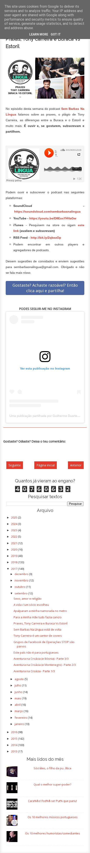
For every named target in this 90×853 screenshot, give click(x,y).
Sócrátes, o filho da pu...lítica (52, 768)
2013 (14, 751)
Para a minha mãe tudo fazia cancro (38, 617)
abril (18, 705)
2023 (14, 530)
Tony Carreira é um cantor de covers (38, 636)
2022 (14, 536)
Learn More (38, 34)
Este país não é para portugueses (36, 652)
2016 (14, 732)
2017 (14, 569)
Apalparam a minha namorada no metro (40, 611)
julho (18, 685)
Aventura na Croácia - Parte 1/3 (34, 671)
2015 (14, 739)
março (19, 711)
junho (19, 692)
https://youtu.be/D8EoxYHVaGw (52, 218)
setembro (21, 593)
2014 (14, 745)
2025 (14, 517)
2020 (14, 549)
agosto (19, 679)
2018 (14, 562)
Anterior (75, 465)
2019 (14, 556)
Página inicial (45, 465)
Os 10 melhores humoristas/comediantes (52, 833)
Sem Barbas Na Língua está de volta (37, 629)
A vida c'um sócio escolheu (31, 605)
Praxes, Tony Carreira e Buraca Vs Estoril (41, 623)
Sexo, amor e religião (28, 599)
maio (18, 698)
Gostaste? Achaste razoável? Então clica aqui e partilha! (45, 288)
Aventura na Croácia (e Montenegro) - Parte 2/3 (45, 665)
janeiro (20, 724)
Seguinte (15, 465)
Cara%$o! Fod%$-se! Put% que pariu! (52, 801)
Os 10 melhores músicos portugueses (53, 817)
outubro (20, 587)
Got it (56, 34)
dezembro (22, 574)
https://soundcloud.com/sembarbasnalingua (47, 211)
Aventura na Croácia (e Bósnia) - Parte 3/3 (41, 659)
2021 (14, 543)
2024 (14, 524)
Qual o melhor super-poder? (52, 784)
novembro (22, 580)
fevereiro (21, 718)
